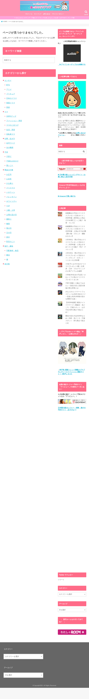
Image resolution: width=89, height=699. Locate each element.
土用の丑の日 (11, 215)
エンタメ (7, 80)
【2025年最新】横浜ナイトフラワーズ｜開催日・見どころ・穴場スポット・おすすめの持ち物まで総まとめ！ (75, 307)
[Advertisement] (72, 492)
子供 (6, 152)
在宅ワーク (10, 143)
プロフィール (28, 14)
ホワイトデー (11, 201)
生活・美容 (10, 130)
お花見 (9, 179)
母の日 (9, 228)
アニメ (9, 89)
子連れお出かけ (12, 161)
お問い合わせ (46, 14)
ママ (6, 112)
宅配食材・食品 (12, 251)
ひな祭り (9, 183)
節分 (8, 237)
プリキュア (10, 94)
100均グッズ (11, 116)
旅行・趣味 (8, 246)
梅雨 (8, 224)
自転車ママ (10, 134)
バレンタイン (11, 197)
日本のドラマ (11, 98)
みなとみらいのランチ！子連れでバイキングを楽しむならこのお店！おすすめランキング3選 (45, 18)
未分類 (7, 264)
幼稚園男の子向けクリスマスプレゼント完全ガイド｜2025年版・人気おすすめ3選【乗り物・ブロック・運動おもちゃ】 (75, 231)
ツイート (61, 580)
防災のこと (10, 241)
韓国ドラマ (10, 103)
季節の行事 (8, 170)
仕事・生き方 (9, 139)
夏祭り (9, 219)
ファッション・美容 (14, 121)
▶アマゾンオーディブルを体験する (72, 64)
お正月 (9, 174)
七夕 (8, 206)
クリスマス (10, 188)
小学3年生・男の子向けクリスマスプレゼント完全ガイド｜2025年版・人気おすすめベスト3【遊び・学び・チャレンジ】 (75, 244)
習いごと (9, 165)
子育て (9, 156)
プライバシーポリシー (58, 14)
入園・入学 (10, 210)
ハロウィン (10, 192)
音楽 (8, 107)
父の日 (9, 233)
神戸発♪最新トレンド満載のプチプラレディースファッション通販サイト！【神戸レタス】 (71, 372)
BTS (8, 85)
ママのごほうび (12, 125)
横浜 (8, 255)
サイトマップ (37, 14)
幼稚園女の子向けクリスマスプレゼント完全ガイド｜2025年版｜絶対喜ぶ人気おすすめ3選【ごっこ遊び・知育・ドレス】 (75, 218)
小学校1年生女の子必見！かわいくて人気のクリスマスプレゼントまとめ (75, 277)
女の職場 (9, 147)
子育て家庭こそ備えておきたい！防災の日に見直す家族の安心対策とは (75, 285)
